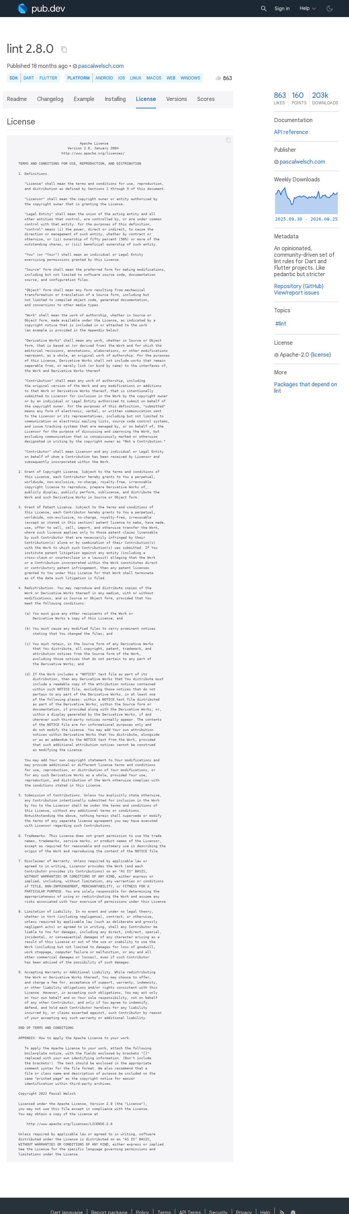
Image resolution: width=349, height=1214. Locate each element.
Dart (29, 77)
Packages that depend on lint (305, 387)
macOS (154, 77)
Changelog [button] (50, 99)
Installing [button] (115, 99)
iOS (121, 77)
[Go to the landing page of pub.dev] (41, 8)
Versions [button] (176, 99)
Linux (135, 77)
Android (104, 77)
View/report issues (296, 292)
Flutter (48, 77)
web (171, 77)
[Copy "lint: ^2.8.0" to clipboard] (64, 49)
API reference (291, 132)
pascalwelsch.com (101, 66)
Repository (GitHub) (298, 286)
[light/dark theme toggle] (329, 8)
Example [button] (84, 99)
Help (305, 8)
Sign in (282, 8)
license (321, 354)
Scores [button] (206, 99)
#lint (280, 323)
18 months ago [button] (49, 66)
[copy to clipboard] (228, 140)
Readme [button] (17, 99)
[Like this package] (218, 77)
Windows (190, 77)
